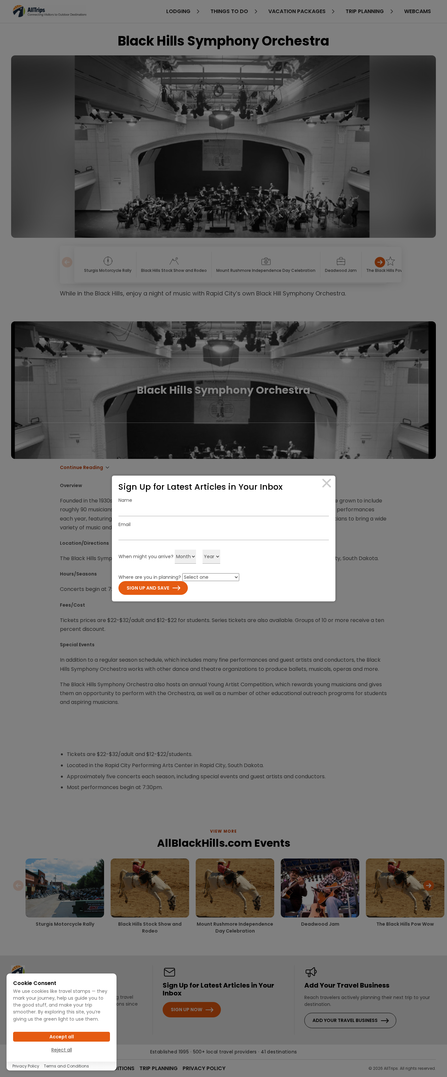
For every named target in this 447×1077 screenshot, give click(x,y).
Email (124, 524)
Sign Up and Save (148, 588)
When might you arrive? (145, 556)
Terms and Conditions (66, 1066)
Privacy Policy (25, 1066)
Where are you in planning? (149, 577)
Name (125, 500)
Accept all (61, 1036)
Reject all (61, 1050)
